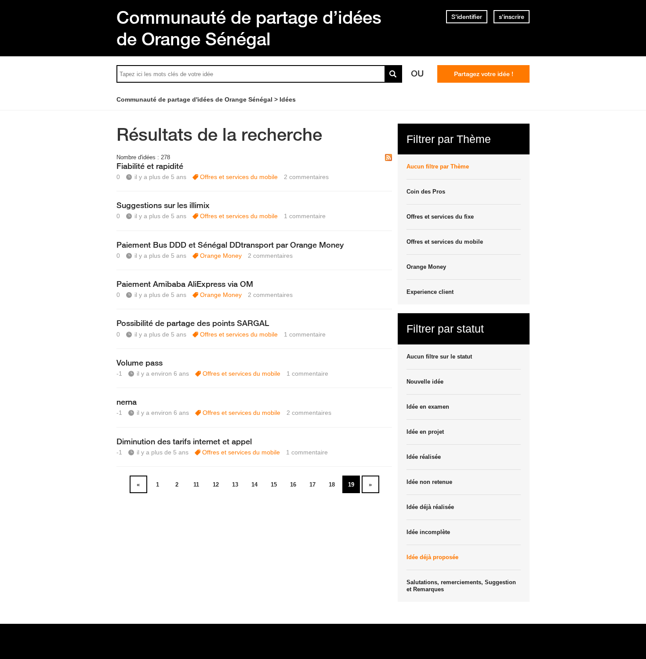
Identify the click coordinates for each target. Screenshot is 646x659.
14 (254, 484)
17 (312, 484)
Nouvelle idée (424, 381)
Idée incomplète (428, 532)
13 (235, 484)
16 (293, 484)
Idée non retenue (429, 482)
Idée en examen (427, 406)
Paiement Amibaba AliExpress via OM (184, 284)
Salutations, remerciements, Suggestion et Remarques (461, 586)
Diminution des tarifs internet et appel (184, 441)
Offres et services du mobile (239, 176)
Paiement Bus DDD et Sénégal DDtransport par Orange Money (230, 244)
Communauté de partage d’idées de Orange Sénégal (248, 28)
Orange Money (221, 255)
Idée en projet (425, 431)
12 (216, 484)
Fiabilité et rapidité (149, 166)
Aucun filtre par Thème (437, 166)
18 (332, 484)
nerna (126, 401)
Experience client (430, 292)
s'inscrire (511, 17)
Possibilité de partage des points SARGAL (192, 323)
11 (196, 484)
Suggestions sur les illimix (163, 205)
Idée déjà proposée (432, 557)
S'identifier (466, 17)
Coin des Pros (425, 191)
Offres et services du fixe (440, 216)
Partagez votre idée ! (483, 74)
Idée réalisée (423, 457)
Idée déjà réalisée (430, 507)
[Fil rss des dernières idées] (388, 158)
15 (274, 484)
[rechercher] (393, 74)
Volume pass (139, 362)
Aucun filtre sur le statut (439, 356)
